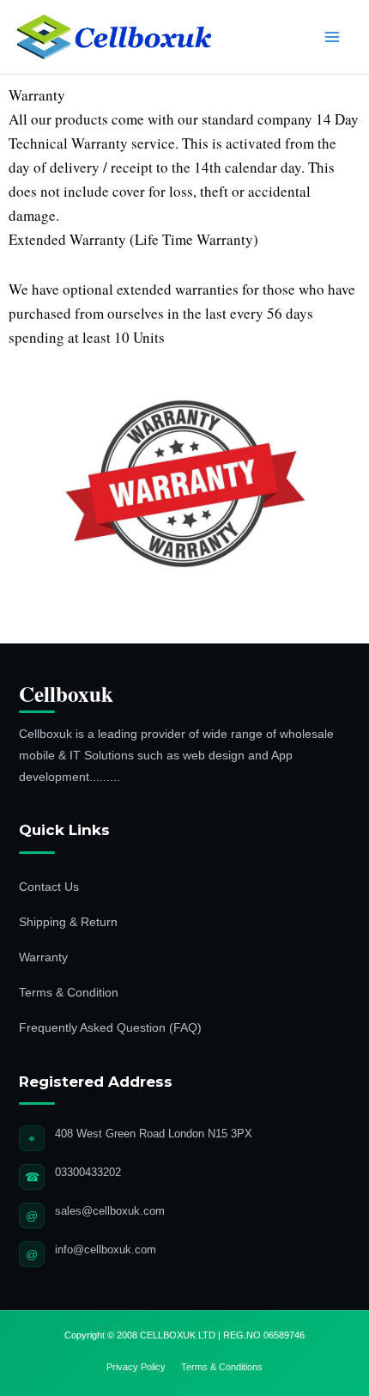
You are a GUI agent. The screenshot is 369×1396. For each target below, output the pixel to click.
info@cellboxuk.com (105, 1249)
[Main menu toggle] (333, 37)
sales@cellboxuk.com (110, 1210)
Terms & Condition (68, 992)
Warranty (43, 957)
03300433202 (88, 1172)
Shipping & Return (68, 922)
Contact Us (49, 886)
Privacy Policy (136, 1367)
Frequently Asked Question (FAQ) (110, 1027)
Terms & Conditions (222, 1367)
